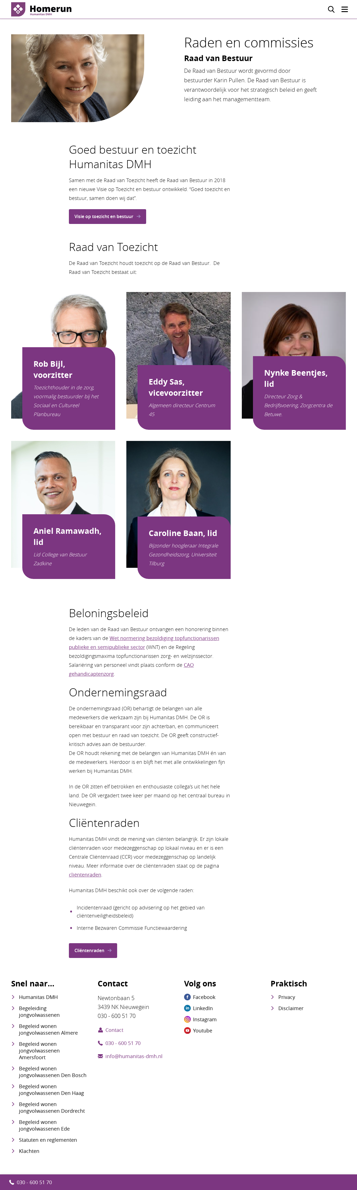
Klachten (29, 1151)
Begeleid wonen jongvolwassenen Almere (48, 1029)
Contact (114, 1030)
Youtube (202, 1030)
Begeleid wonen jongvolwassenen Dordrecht (52, 1107)
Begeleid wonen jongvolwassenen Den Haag (51, 1089)
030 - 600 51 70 (34, 1182)
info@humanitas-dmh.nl (134, 1056)
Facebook (204, 997)
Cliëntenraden (89, 950)
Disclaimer (290, 1008)
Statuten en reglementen (48, 1139)
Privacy (286, 997)
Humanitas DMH (38, 997)
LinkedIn (203, 1008)
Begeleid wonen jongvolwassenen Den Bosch (52, 1071)
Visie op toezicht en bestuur (103, 216)
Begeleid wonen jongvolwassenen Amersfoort (39, 1051)
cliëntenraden (85, 874)
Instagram (205, 1019)
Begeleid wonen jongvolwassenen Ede (44, 1125)
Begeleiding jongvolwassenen (39, 1011)
